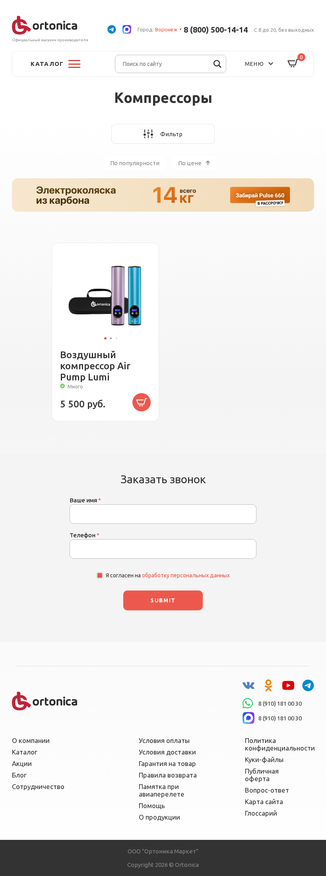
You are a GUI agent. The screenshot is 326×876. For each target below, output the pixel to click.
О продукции (159, 817)
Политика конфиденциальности (275, 744)
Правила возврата (168, 775)
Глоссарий (261, 813)
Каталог (24, 752)
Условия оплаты (164, 740)
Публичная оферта (262, 774)
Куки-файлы (264, 759)
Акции (22, 763)
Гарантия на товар (167, 763)
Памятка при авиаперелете (161, 790)
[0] (293, 64)
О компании (31, 740)
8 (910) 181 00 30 (280, 703)
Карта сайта (264, 801)
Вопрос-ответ (267, 790)
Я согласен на (168, 575)
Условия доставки (167, 752)
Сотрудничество (38, 786)
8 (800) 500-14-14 (216, 29)
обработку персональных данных (186, 575)
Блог (19, 775)
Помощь (152, 805)
